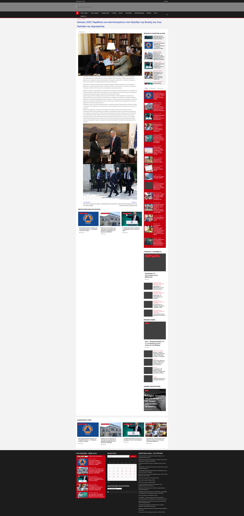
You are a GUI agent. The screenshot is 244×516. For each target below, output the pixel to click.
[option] (154, 36)
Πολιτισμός (160, 72)
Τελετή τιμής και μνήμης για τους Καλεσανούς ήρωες (158, 161)
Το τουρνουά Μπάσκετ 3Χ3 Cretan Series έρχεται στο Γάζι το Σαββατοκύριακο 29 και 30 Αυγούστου (158, 186)
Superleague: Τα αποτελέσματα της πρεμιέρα (157, 297)
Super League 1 (84, 13)
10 (109, 471)
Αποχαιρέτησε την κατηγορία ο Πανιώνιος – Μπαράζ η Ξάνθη (158, 306)
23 (134, 473)
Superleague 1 (148, 256)
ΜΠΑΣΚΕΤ (147, 323)
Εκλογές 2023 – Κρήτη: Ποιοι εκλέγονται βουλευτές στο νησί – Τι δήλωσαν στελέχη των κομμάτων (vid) (124, 204)
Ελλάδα (85, 213)
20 (122, 473)
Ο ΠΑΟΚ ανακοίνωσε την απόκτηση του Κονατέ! (159, 379)
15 (130, 471)
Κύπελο (121, 13)
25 (113, 476)
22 (130, 473)
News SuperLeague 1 (149, 255)
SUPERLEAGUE (156, 182)
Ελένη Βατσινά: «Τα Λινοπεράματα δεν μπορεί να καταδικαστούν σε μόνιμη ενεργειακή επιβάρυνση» (158, 66)
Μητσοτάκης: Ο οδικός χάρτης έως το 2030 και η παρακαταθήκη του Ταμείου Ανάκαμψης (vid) (158, 196)
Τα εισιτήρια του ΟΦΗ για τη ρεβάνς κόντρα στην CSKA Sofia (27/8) (152, 512)
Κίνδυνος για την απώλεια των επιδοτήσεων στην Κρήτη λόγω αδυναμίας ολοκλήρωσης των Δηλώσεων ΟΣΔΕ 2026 (158, 46)
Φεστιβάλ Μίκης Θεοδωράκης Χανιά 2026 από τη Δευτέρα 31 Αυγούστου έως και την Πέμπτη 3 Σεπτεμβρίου (158, 77)
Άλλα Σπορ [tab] (160, 88)
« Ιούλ (108, 482)
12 (117, 471)
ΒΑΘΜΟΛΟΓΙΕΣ (154, 256)
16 (134, 471)
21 (126, 473)
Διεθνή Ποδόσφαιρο (139, 13)
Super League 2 (95, 13)
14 (126, 471)
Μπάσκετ (149, 13)
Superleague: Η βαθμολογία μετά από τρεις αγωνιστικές (158, 288)
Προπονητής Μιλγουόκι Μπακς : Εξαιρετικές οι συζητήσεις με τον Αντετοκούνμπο (159, 362)
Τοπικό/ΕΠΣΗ (128, 13)
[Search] (167, 14)
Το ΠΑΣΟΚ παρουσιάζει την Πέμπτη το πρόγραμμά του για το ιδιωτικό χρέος (131, 229)
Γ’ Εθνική (114, 13)
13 (122, 471)
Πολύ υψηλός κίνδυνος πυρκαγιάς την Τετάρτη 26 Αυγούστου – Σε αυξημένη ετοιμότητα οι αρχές (88, 229)
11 (113, 471)
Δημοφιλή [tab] (152, 88)
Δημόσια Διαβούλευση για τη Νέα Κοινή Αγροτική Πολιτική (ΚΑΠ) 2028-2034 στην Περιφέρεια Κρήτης (158, 242)
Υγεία (159, 202)
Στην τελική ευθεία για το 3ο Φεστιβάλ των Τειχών (158, 219)
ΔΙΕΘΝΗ (146, 390)
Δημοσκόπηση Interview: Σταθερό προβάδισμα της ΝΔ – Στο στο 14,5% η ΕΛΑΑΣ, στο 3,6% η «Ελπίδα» (158, 151)
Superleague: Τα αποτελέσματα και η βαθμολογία (151, 275)
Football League (105, 13)
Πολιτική (83, 19)
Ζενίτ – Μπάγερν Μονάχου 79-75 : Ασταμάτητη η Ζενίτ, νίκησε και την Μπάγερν (154, 343)
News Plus (83, 16)
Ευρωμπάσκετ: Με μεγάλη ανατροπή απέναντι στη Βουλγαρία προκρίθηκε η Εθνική (159, 370)
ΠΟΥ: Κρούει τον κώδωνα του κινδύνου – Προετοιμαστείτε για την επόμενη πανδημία (96, 204)
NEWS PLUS (79, 19)
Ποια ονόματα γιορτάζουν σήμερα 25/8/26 (158, 169)
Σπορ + (156, 13)
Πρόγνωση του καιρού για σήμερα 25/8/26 (158, 177)
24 (109, 476)
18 (113, 473)
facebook (166, 1)
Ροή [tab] (146, 88)
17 (109, 473)
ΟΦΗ (159, 256)
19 (117, 473)
